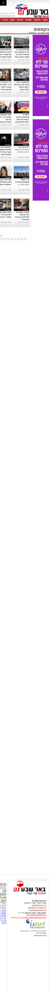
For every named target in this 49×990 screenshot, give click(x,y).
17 (15, 239)
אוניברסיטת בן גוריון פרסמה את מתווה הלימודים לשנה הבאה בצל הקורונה (22, 54)
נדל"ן (5, 20)
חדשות (37, 20)
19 (22, 239)
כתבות (4, 892)
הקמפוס (32, 32)
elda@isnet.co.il (40, 935)
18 (18, 239)
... (10, 187)
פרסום (3, 923)
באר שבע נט (43, 32)
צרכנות (3, 899)
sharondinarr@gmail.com (36, 915)
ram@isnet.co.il (39, 905)
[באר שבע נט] (31, 894)
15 (8, 239)
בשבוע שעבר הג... (23, 184)
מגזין (12, 20)
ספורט (28, 20)
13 (1, 239)
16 (12, 239)
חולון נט (3, 922)
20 (25, 239)
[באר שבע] (32, 17)
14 (5, 239)
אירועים (3, 907)
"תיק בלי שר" (23, 147)
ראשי (45, 20)
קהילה (20, 20)
